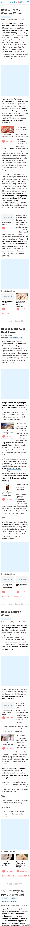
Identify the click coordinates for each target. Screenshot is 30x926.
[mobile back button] (2, 2)
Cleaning (14, 898)
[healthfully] (15, 2)
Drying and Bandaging (9, 901)
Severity (4, 898)
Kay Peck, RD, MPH (16, 337)
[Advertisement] (15, 80)
